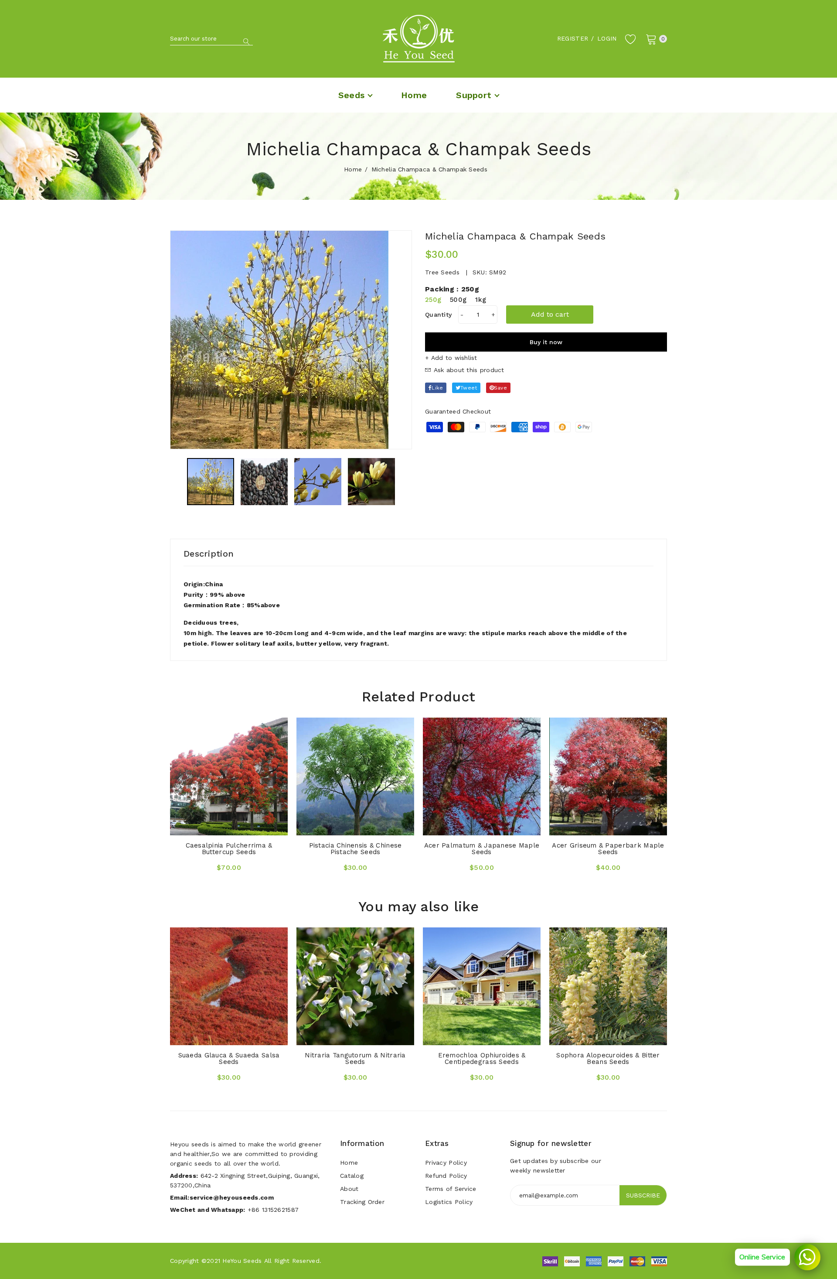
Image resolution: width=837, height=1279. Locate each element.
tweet (468, 388)
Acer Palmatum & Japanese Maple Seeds (481, 848)
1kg (480, 299)
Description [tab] (209, 553)
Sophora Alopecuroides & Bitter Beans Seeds (608, 1058)
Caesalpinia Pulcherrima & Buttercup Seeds (229, 848)
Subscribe (643, 1195)
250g (433, 299)
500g (458, 299)
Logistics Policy (449, 1201)
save (500, 388)
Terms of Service (450, 1188)
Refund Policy (446, 1175)
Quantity (438, 314)
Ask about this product (467, 369)
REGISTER (572, 38)
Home (353, 169)
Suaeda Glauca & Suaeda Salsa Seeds (229, 1058)
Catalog (352, 1175)
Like (437, 388)
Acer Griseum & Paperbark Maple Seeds (608, 848)
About (349, 1188)
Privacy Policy (446, 1162)
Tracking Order (362, 1201)
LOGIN (606, 38)
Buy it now (546, 342)
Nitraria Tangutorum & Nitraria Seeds (355, 1058)
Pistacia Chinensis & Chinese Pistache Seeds (355, 848)
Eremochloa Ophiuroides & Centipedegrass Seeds (482, 1058)
